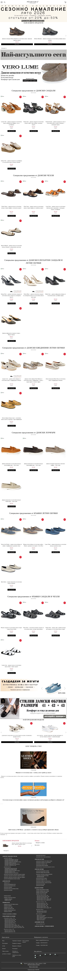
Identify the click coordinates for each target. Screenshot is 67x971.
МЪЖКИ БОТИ (6, 902)
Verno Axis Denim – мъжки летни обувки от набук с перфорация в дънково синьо (11, 545)
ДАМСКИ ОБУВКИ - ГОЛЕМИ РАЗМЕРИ (44, 926)
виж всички (33, 92)
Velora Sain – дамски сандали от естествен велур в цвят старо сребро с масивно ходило (33, 123)
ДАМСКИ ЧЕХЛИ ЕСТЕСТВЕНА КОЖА (12, 870)
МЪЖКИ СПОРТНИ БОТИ (9, 908)
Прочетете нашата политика (34, 964)
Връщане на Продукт (16, 945)
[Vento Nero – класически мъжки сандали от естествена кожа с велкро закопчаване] (33, 614)
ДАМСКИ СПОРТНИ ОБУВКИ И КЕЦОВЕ (44, 874)
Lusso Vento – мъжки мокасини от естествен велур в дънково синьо (55, 545)
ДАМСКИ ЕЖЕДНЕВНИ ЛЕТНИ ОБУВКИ (12, 878)
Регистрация (5, 943)
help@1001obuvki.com (44, 940)
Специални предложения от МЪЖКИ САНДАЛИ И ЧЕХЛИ (33, 596)
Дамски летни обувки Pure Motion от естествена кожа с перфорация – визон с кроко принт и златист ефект (33, 380)
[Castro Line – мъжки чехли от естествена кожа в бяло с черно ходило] (11, 651)
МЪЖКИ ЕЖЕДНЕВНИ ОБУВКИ (42, 889)
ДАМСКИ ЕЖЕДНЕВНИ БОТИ (10, 884)
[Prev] (42, 688)
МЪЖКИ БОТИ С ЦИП (8, 907)
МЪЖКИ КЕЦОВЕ (7, 895)
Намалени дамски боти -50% (10, 920)
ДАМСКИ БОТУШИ (39, 859)
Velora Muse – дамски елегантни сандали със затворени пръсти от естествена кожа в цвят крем (33, 296)
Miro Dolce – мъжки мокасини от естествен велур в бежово (11, 582)
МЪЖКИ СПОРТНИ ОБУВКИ (41, 892)
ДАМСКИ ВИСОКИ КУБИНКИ (42, 865)
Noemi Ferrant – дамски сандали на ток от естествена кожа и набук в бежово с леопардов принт (55, 123)
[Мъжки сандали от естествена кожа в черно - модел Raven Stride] (11, 614)
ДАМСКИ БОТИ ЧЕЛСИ (40, 855)
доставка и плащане (6, 953)
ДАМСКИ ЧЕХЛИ (7, 867)
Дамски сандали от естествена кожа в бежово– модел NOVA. (17, 736)
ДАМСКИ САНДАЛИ (8, 858)
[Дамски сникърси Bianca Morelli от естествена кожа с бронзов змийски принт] (17, 31)
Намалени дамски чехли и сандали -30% (44, 907)
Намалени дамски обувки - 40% (42, 897)
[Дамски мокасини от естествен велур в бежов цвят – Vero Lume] (11, 486)
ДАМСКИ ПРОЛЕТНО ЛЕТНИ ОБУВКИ (43, 882)
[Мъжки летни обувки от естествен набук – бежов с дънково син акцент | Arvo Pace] (33, 530)
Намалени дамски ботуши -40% (42, 895)
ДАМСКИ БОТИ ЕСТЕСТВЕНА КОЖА (11, 888)
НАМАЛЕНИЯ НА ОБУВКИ (9, 916)
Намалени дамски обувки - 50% (10, 924)
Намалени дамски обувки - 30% (42, 906)
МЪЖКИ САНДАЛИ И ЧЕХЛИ (10, 897)
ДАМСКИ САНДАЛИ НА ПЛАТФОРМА (12, 864)
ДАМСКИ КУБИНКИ (8, 887)
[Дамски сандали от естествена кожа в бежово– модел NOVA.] (17, 728)
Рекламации (15, 948)
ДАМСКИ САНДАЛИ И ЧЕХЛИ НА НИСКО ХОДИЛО (14, 875)
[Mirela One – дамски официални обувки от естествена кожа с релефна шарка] (55, 280)
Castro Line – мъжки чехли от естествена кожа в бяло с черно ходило (11, 666)
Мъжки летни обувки (40, 919)
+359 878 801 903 (44, 945)
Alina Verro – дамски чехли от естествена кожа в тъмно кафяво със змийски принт (33, 207)
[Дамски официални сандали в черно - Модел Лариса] (11, 319)
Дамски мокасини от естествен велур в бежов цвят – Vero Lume (11, 500)
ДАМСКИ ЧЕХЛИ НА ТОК (10, 871)
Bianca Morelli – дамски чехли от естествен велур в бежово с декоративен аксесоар (11, 246)
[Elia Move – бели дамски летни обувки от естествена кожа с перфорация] (50, 728)
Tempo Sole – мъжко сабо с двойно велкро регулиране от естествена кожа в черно (55, 628)
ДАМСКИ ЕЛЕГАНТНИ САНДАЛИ (11, 860)
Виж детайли (17, 44)
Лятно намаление (39, 913)
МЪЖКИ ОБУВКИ (39, 887)
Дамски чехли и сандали (41, 915)
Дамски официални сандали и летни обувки (44, 917)
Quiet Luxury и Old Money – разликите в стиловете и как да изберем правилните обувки (33, 829)
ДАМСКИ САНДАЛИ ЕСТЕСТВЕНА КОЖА (13, 861)
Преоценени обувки (39, 909)
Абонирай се (4, 48)
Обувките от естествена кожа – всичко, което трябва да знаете (33, 772)
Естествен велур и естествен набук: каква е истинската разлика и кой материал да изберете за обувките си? (33, 800)
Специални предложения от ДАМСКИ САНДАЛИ (33, 91)
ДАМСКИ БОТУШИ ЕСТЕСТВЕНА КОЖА (44, 861)
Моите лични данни (33, 966)
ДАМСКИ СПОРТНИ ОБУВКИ (42, 875)
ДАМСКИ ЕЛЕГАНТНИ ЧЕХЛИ (11, 869)
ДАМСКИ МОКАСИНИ (40, 884)
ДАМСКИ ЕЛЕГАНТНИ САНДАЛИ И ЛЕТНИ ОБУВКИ (14, 874)
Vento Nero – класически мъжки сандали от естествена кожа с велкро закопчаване (33, 628)
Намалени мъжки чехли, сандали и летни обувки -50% (14, 927)
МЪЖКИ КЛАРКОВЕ (8, 911)
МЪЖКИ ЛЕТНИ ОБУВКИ (41, 894)
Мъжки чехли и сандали (41, 918)
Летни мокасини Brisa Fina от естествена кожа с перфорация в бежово (55, 379)
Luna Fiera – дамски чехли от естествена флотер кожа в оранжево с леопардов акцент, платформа (55, 208)
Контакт (4, 948)
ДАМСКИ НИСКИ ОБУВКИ (41, 878)
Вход (3, 940)
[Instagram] (42, 948)
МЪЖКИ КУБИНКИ (8, 905)
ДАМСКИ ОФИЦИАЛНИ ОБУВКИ (42, 872)
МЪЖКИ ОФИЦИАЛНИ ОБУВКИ (42, 891)
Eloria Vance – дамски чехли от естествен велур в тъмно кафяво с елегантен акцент (11, 207)
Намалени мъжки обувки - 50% (10, 921)
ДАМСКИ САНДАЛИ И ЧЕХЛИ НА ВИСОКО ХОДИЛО (14, 877)
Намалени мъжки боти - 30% (42, 903)
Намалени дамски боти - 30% (42, 905)
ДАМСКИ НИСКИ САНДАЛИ (10, 863)
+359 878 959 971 (44, 942)
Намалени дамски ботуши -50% (10, 919)
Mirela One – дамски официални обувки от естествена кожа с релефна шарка (55, 295)
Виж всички (37, 845)
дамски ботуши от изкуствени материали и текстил (45, 866)
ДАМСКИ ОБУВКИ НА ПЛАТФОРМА (43, 881)
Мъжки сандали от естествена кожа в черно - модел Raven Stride (11, 628)
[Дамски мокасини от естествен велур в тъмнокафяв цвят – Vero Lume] (33, 450)
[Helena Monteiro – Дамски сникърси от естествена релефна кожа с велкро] (50, 31)
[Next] (65, 35)
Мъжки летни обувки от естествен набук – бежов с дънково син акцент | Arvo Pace (33, 545)
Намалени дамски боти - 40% (10, 931)
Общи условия (5, 951)
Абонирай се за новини (40, 842)
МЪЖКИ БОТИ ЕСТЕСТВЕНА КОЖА (11, 904)
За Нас (3, 945)
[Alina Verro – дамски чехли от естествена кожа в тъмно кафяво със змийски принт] (33, 192)
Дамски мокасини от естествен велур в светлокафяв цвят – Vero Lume (11, 464)
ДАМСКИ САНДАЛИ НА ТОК (10, 865)
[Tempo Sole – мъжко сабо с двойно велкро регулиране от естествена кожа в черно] (55, 614)
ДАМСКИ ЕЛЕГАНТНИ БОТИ (9, 885)
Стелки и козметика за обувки (9, 913)
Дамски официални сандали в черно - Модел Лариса (11, 334)
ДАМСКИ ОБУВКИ (39, 869)
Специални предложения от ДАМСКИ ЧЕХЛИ (33, 175)
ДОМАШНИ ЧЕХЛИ (39, 922)
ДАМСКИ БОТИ (6, 881)
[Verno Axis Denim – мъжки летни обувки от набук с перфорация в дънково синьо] (11, 530)
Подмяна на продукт (16, 943)
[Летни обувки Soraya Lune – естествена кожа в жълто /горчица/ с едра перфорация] (11, 404)
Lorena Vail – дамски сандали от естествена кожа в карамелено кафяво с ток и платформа (11, 123)
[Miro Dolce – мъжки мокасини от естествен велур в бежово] (11, 568)
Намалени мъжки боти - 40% (10, 930)
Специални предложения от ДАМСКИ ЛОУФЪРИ (33, 432)
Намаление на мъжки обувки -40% (43, 896)
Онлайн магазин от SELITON (33, 969)
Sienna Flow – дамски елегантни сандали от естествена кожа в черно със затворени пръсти (11, 296)
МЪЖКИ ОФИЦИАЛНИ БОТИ (10, 910)
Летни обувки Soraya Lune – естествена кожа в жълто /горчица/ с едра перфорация (11, 418)
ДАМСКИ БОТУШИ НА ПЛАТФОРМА (43, 862)
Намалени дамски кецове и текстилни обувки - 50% (14, 926)
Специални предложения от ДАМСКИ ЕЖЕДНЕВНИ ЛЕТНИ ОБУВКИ (33, 348)
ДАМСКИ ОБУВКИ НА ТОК (41, 879)
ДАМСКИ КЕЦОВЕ (40, 876)
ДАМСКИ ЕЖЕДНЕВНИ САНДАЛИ (11, 859)
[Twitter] (39, 948)
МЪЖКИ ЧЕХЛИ (8, 900)
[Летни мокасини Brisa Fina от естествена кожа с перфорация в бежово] (55, 365)
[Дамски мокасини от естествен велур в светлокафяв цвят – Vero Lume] (11, 450)
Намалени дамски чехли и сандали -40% (44, 898)
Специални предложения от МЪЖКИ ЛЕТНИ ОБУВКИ (33, 513)
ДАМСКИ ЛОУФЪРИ (40, 885)
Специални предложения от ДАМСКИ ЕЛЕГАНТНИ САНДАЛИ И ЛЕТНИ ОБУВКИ (33, 261)
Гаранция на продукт (16, 940)
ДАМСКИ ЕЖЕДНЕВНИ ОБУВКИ (42, 871)
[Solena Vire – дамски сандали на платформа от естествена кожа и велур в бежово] (11, 147)
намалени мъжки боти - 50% (10, 922)
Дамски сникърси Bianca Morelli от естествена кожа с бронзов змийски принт (17, 39)
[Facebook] (36, 948)
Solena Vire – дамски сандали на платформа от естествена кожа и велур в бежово (11, 161)
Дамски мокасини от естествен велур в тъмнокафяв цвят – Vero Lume (33, 464)
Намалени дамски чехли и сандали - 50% (12, 925)
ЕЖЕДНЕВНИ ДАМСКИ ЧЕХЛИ (11, 868)
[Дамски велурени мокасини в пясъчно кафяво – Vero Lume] (55, 450)
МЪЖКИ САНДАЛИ (8, 899)
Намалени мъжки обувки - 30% (42, 904)
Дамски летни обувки (41, 916)
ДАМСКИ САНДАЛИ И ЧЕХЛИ (10, 856)
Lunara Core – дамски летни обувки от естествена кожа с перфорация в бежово (11, 379)
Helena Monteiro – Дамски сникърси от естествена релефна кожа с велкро (50, 39)
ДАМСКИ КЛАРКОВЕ (8, 890)
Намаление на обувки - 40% (9, 929)
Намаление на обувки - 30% (41, 901)
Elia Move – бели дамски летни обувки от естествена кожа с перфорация (50, 736)
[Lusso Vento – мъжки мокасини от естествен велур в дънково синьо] (55, 530)
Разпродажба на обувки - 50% (9, 918)
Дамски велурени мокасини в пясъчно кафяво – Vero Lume (55, 464)
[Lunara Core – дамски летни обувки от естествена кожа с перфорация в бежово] (11, 365)
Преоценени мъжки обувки (42, 912)
